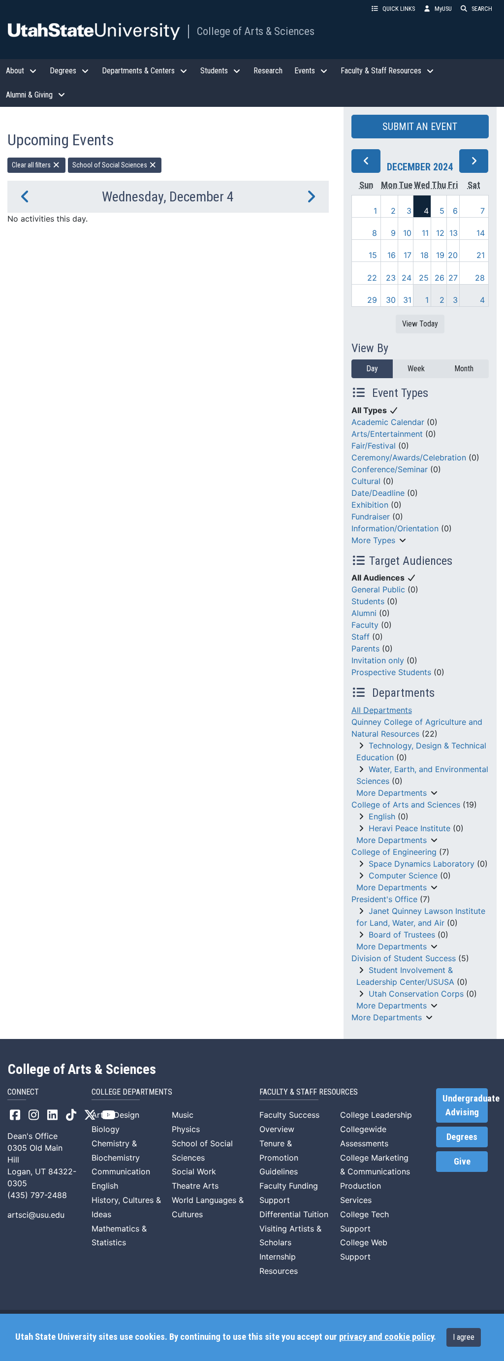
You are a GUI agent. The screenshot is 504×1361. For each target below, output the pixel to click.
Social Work (194, 1171)
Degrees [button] (63, 70)
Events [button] (304, 70)
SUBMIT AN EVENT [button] (419, 126)
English (382, 816)
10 (407, 233)
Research (268, 70)
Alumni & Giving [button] (29, 94)
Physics (186, 1129)
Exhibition (369, 505)
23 (391, 278)
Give (462, 1161)
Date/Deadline (378, 493)
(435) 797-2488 (37, 1195)
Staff (360, 637)
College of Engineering (394, 852)
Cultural (365, 481)
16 (391, 255)
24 (406, 278)
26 (439, 278)
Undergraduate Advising (465, 1105)
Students (367, 601)
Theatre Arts (195, 1186)
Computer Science (403, 875)
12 (440, 233)
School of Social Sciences (110, 165)
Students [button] (214, 70)
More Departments (391, 793)
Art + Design (115, 1115)
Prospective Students (391, 672)
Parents (365, 648)
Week (416, 368)
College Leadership (376, 1115)
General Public (378, 589)
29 (372, 300)
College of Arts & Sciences (256, 31)
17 (407, 255)
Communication (121, 1171)
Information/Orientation (395, 528)
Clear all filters (32, 165)
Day (372, 368)
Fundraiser (370, 516)
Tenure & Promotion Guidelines (278, 1157)
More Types (373, 540)
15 (373, 255)
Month (463, 368)
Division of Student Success (403, 958)
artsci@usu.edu (35, 1215)
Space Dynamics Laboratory (421, 864)
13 (453, 233)
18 (424, 255)
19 (440, 255)
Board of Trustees (402, 935)
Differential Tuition (293, 1214)
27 (453, 278)
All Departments (381, 710)
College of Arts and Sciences (405, 805)
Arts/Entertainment (387, 434)
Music (182, 1115)
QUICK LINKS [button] (398, 8)
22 (372, 278)
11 (425, 233)
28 (480, 278)
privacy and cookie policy (386, 1336)
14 (480, 233)
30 (391, 300)
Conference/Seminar (389, 469)
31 (407, 300)
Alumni (364, 613)
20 (453, 255)
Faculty (364, 625)
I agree (463, 1337)
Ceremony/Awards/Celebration (408, 457)
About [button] (15, 70)
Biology (106, 1129)
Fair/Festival (373, 446)
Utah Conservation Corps (416, 994)
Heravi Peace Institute (409, 828)
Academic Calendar (387, 422)
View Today (420, 323)
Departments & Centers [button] (138, 70)
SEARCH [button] (482, 8)
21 (480, 255)
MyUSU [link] (443, 8)
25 (424, 278)
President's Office (384, 899)
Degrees (461, 1137)
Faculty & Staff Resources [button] (381, 70)
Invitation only (377, 660)
